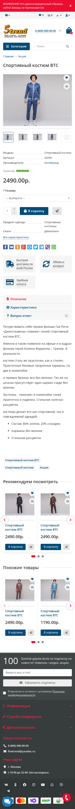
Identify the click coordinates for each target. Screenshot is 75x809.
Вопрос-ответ (38, 316)
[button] (33, 556)
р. (58, 15)
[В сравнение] (67, 86)
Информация (18, 706)
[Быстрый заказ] (57, 211)
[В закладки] (67, 78)
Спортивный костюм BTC (14, 527)
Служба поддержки (24, 716)
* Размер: (9, 190)
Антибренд (51, 163)
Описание (18, 299)
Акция (22, 56)
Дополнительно (21, 727)
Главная (8, 56)
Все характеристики (16, 237)
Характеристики (23, 307)
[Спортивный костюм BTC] (19, 504)
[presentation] (4, 520)
